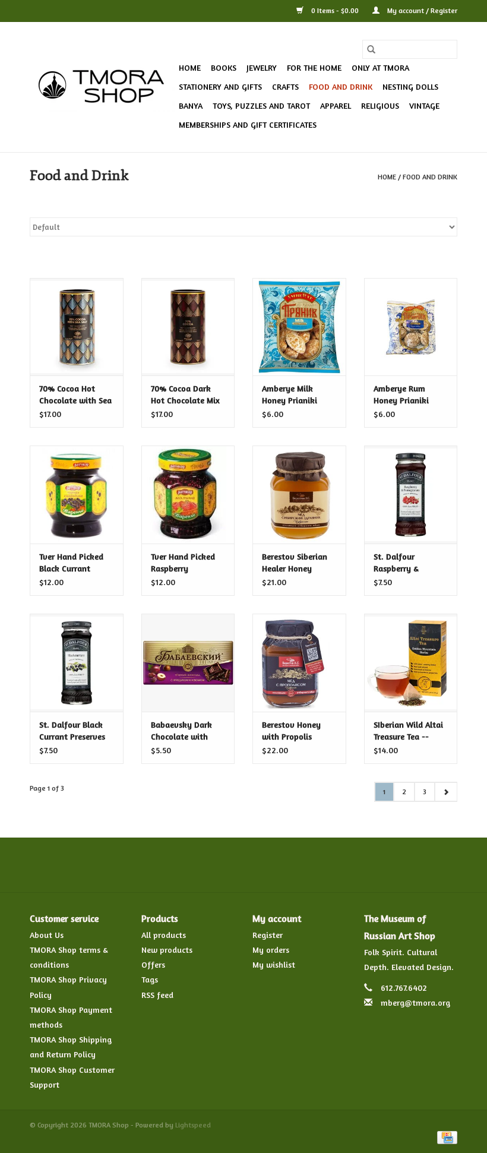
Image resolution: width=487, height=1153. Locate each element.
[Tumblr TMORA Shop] (286, 864)
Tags (149, 979)
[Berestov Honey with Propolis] (299, 663)
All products (163, 935)
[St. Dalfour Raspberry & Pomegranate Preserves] (411, 495)
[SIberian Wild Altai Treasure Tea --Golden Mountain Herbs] (411, 663)
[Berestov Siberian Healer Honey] (299, 495)
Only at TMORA (380, 67)
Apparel (335, 105)
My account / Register (421, 10)
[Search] (371, 49)
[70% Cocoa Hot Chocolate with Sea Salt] (77, 327)
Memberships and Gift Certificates (248, 124)
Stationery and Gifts (220, 86)
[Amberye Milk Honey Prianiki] (299, 327)
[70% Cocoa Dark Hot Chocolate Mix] (188, 327)
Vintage (424, 105)
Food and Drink (340, 86)
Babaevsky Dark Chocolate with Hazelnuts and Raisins (181, 731)
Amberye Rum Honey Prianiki (401, 394)
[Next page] (446, 791)
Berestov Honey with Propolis (291, 730)
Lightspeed (193, 1124)
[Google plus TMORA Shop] (222, 864)
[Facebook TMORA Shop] (179, 864)
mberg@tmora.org (415, 1002)
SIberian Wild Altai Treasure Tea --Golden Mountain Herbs (408, 731)
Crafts (285, 86)
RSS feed (157, 995)
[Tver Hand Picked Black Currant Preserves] (77, 495)
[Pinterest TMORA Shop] (243, 864)
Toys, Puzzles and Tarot (261, 105)
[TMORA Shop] (102, 87)
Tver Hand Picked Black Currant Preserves (71, 562)
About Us (47, 935)
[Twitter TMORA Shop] (200, 864)
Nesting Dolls (410, 86)
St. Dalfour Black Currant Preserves (72, 730)
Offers (153, 964)
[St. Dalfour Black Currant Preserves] (77, 663)
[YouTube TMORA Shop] (264, 864)
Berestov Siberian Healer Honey (294, 562)
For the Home (314, 67)
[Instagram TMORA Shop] (307, 864)
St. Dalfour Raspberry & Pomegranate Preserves (398, 562)
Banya (191, 105)
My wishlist (273, 964)
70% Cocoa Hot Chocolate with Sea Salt (75, 394)
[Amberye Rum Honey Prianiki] (411, 327)
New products (166, 949)
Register (267, 935)
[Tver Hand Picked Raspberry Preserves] (188, 495)
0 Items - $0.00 (334, 10)
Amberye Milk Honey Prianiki (289, 394)
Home (190, 67)
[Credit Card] (445, 1136)
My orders (270, 949)
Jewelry (261, 67)
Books (223, 67)
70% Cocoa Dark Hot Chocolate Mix (185, 394)
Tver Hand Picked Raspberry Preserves (183, 562)
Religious (380, 105)
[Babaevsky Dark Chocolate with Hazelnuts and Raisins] (188, 663)
